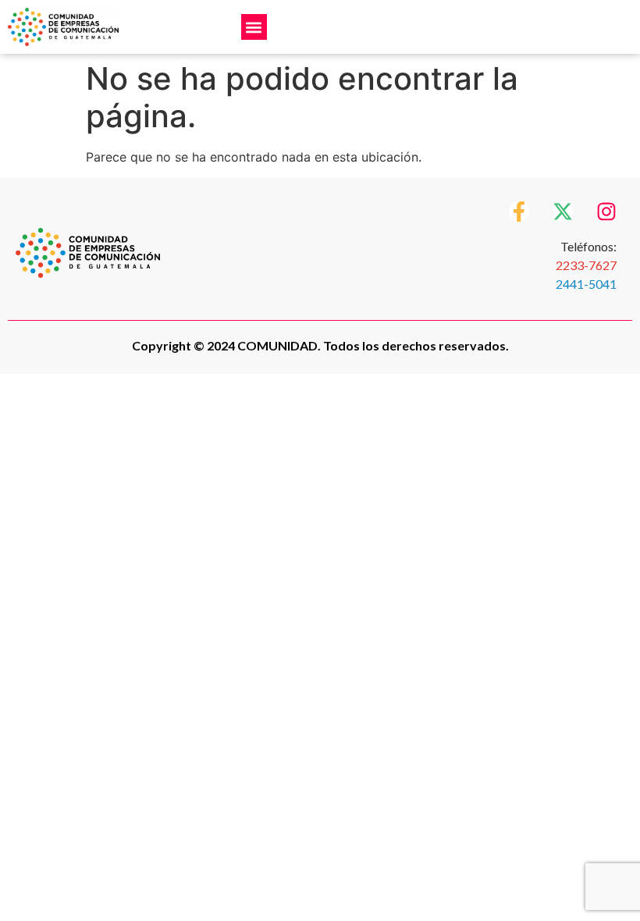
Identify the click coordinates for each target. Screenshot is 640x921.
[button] (254, 27)
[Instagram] (606, 211)
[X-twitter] (563, 211)
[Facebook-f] (519, 211)
